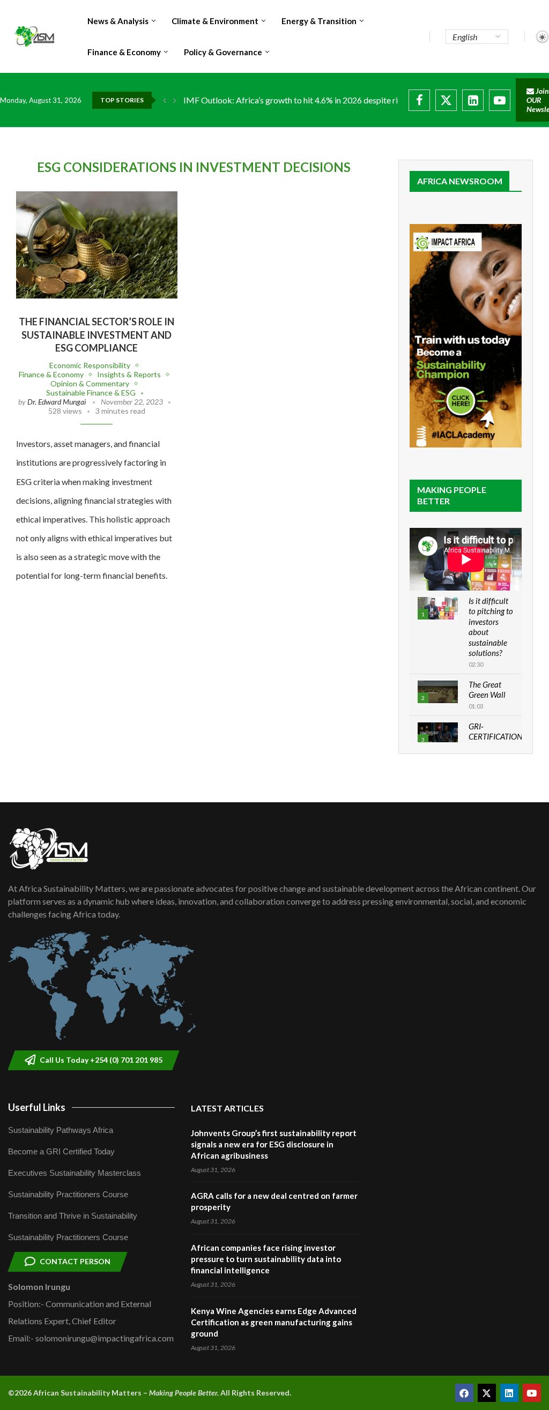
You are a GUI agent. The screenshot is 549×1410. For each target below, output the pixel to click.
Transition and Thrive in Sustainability (72, 1216)
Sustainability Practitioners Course (68, 1194)
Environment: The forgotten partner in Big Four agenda (283, 100)
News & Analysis (118, 21)
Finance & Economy (124, 52)
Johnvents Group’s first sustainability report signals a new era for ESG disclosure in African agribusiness (274, 1144)
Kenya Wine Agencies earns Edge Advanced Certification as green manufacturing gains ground (274, 1322)
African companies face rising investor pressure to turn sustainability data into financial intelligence (266, 1259)
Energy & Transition (319, 21)
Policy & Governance (223, 52)
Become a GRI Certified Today (61, 1151)
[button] (164, 100)
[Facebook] (419, 100)
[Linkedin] (473, 100)
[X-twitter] (487, 1393)
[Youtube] (499, 100)
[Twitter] (446, 100)
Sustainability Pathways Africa (60, 1130)
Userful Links (36, 1107)
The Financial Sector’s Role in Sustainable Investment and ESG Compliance (96, 335)
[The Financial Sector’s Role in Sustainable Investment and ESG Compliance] (96, 245)
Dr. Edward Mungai (56, 401)
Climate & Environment (215, 21)
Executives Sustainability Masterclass (74, 1173)
